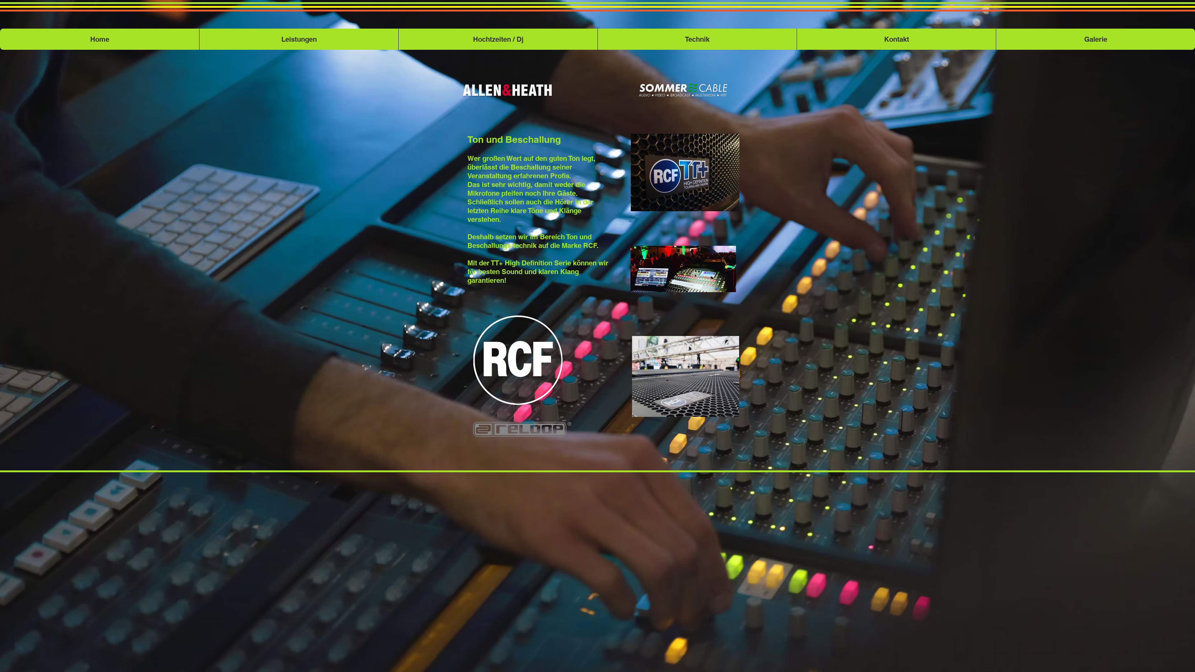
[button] (697, 39)
